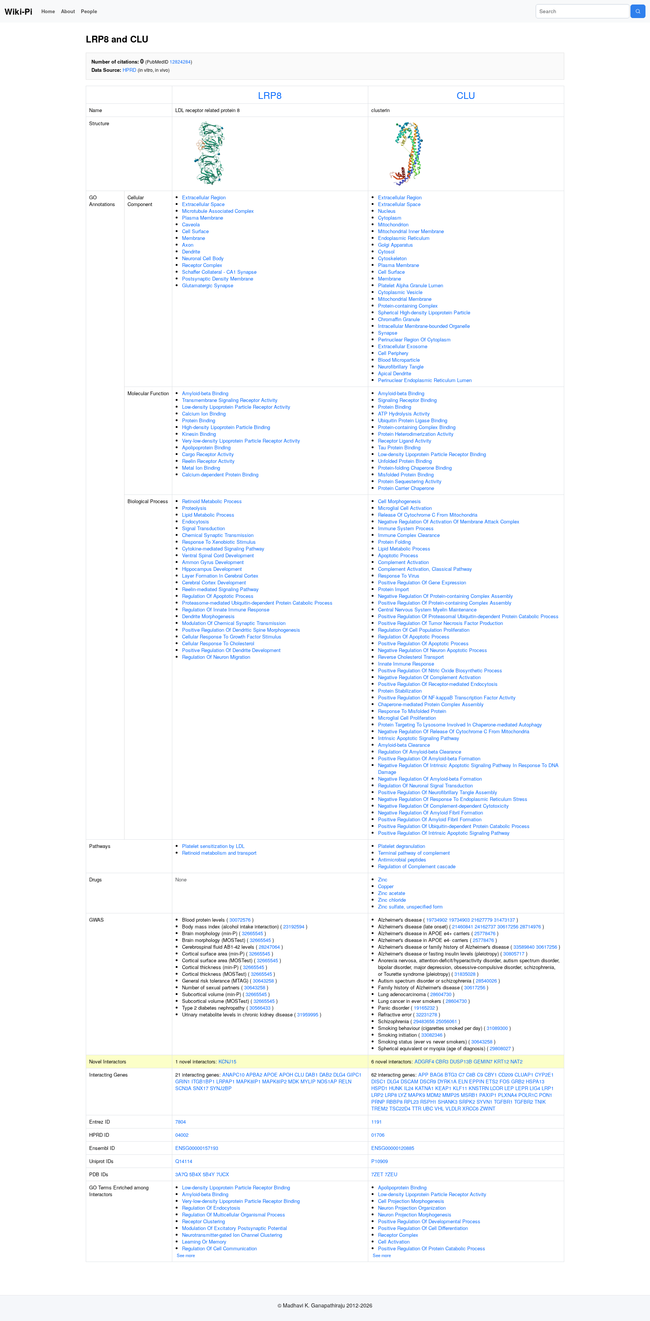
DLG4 (339, 1074)
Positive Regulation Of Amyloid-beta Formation (429, 758)
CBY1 (490, 1074)
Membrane (193, 237)
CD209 (505, 1074)
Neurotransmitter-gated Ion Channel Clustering (232, 1234)
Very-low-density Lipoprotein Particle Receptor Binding (241, 1200)
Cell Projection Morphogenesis (411, 1200)
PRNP (378, 1101)
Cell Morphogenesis (399, 501)
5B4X (195, 1174)
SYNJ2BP (221, 1088)
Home (48, 11)
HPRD (129, 69)
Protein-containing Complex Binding (417, 427)
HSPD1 (379, 1088)
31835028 (464, 973)
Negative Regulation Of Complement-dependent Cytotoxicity (443, 805)
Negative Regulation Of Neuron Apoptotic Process (432, 650)
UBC (428, 1108)
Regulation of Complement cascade (417, 866)
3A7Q (181, 1174)
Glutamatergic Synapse (207, 285)
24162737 (485, 926)
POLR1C (528, 1094)
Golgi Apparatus (395, 244)
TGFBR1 (503, 1101)
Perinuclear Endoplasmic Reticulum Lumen (425, 380)
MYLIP (308, 1081)
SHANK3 (447, 1101)
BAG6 (436, 1074)
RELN (345, 1081)
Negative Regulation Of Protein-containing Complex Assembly (445, 595)
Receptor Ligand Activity (404, 440)
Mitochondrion (393, 224)
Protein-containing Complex (408, 305)
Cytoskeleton (392, 258)
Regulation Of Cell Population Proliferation (423, 629)
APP (423, 1074)
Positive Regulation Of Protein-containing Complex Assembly (445, 602)
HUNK (395, 1088)
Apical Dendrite (394, 373)
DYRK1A (447, 1081)
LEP (509, 1088)
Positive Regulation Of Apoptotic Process (423, 643)
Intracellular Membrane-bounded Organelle (424, 325)
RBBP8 (394, 1101)
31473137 (504, 919)
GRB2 (517, 1081)
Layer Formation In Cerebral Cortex (220, 575)
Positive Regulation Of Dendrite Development (231, 650)
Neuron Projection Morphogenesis (414, 1214)
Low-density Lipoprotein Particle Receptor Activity (236, 406)
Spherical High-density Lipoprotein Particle (424, 312)
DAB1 (311, 1074)
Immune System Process (406, 528)
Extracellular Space (203, 204)
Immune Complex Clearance (409, 534)
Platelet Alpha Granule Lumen (410, 285)
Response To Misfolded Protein (412, 710)
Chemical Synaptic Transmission (218, 534)
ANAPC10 (233, 1074)
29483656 (423, 1021)
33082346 (431, 1034)
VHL (439, 1108)
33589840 (524, 946)
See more (186, 1255)
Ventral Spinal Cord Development (218, 555)
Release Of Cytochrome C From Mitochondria (427, 514)
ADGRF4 (424, 1061)
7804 (180, 1121)
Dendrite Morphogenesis (208, 616)
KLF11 (460, 1088)
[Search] (637, 11)
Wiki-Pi (18, 11)
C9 (480, 1074)
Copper (385, 886)
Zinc (382, 879)
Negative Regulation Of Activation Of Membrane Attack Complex (448, 521)
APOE (271, 1074)
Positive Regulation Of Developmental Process (429, 1221)
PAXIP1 (488, 1094)
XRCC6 (470, 1108)
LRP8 (270, 95)
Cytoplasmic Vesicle (400, 292)
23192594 (293, 926)
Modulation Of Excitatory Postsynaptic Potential (234, 1228)
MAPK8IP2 (274, 1081)
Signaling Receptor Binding (407, 399)
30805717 (513, 953)
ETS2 (492, 1081)
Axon (187, 244)
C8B (470, 1074)
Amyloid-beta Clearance (404, 744)
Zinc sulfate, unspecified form (410, 906)
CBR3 (442, 1061)
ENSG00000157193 (196, 1147)
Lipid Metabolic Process (208, 514)
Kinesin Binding (199, 433)
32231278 (426, 1014)
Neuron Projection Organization (412, 1207)
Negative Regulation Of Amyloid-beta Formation (430, 778)
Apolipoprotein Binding (206, 447)
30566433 (259, 1007)
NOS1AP (327, 1081)
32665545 (252, 933)
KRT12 (501, 1061)
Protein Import (393, 589)
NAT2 (516, 1061)
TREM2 (379, 1108)
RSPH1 (428, 1101)
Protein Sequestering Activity (410, 481)
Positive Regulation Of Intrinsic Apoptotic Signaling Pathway (444, 832)
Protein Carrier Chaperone (406, 487)
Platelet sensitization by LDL (213, 845)
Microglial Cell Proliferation (407, 717)
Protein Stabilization (400, 690)
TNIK (540, 1101)
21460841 (462, 926)
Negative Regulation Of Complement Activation (429, 677)
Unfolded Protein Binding (405, 460)
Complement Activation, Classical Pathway (425, 568)
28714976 (530, 926)
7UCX (222, 1174)
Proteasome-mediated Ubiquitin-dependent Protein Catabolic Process (257, 602)
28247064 (269, 946)
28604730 (440, 994)
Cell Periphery (393, 352)
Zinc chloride (392, 899)
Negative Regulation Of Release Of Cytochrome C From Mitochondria (453, 731)
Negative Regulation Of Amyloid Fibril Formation (430, 812)
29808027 (500, 1048)
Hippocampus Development (212, 568)
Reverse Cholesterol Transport (411, 656)
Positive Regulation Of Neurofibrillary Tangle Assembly (437, 792)
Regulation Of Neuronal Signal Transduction (425, 785)
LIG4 (535, 1088)
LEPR (521, 1088)
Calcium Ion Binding (204, 413)
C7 (462, 1074)
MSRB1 (469, 1094)
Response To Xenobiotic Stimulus (219, 541)
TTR (416, 1108)
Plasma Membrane (202, 217)
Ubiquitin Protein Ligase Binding (412, 420)
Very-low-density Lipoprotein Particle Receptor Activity (241, 440)
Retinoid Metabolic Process (212, 501)
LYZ (402, 1094)
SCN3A (183, 1088)
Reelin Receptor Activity (208, 460)
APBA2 (254, 1074)
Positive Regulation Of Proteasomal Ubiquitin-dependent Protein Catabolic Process (468, 616)
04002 (181, 1134)
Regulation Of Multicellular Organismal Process (233, 1214)
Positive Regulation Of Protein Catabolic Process (431, 1248)
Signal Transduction (203, 528)
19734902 (436, 919)
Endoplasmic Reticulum (404, 237)
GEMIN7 (483, 1061)
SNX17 (200, 1088)
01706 (377, 1134)
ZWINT (487, 1108)
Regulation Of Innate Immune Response (225, 609)
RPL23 (411, 1101)
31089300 (497, 1027)
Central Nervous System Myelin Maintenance (427, 609)
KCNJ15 (227, 1061)
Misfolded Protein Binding (406, 474)
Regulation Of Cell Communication (219, 1248)
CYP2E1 (544, 1074)
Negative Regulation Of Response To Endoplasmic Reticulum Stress (452, 798)
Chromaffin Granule (399, 319)
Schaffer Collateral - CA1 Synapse (219, 271)
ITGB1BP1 (203, 1081)
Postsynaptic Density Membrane (217, 278)
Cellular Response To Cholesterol (218, 643)
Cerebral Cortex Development (214, 582)
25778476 (484, 933)
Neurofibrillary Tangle (401, 366)
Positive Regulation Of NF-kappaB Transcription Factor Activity (447, 697)
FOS (505, 1081)
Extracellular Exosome (402, 346)
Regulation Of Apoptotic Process (218, 595)
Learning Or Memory (204, 1241)
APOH (286, 1074)
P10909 (379, 1161)
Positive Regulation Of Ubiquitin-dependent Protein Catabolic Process (454, 826)
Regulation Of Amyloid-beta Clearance (419, 751)
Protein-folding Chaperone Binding (415, 467)
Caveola (191, 224)
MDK (293, 1081)
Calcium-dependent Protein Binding (220, 474)
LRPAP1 (225, 1081)
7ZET (377, 1174)
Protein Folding (394, 541)
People (89, 11)
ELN (463, 1081)
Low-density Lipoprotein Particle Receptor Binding (432, 454)
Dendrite (191, 251)
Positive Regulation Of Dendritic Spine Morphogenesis (241, 629)
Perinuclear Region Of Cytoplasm (414, 339)
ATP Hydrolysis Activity (404, 413)
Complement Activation (403, 562)
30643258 (263, 980)
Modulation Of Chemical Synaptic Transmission (234, 622)
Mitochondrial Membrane (404, 298)
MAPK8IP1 (248, 1081)
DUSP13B (461, 1061)
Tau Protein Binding (399, 447)
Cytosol (386, 251)
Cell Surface (195, 231)
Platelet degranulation (401, 845)
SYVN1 (484, 1101)
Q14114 (183, 1161)
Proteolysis (194, 507)
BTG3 (451, 1074)
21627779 (481, 919)
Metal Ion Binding (201, 467)
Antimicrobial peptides (402, 859)
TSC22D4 (399, 1108)
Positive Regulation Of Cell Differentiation (423, 1228)
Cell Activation (394, 1241)
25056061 (446, 1021)
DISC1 (378, 1081)
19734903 (459, 919)
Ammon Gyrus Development (213, 562)
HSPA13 (535, 1081)
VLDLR (453, 1108)
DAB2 (325, 1074)
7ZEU (391, 1174)
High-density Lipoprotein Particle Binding (226, 427)
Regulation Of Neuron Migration (216, 656)
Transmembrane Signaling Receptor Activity (230, 399)
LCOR (496, 1088)
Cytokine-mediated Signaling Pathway (223, 548)
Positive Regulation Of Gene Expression (422, 582)
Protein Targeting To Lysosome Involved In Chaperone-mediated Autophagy (460, 724)
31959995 (307, 1014)
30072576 (240, 919)
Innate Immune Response (406, 663)
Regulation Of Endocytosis (211, 1207)
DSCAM (409, 1081)
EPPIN (476, 1081)
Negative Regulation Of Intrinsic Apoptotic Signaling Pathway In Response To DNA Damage (468, 768)
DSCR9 (428, 1081)
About (68, 11)
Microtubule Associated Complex (218, 210)
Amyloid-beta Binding (205, 393)
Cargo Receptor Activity (208, 454)
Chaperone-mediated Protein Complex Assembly (431, 704)
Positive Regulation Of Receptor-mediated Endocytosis (438, 683)
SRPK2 (467, 1101)
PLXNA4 (507, 1094)
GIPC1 (354, 1074)
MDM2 (434, 1094)
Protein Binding (198, 420)
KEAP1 (443, 1088)
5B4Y (209, 1174)
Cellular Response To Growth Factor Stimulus (231, 636)
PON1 (545, 1094)
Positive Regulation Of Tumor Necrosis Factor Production (440, 622)
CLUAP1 (524, 1074)
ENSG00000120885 (392, 1147)
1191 (376, 1121)
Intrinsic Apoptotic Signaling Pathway (418, 738)
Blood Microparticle (399, 359)
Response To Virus (398, 575)
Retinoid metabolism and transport (219, 852)
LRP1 (548, 1088)
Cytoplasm (389, 217)
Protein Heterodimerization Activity (416, 433)
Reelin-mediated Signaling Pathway (220, 589)
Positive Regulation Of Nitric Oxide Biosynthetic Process (440, 670)
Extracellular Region (204, 197)
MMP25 (450, 1094)
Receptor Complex (202, 264)
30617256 (507, 926)
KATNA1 (424, 1088)
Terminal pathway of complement (414, 852)
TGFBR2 (523, 1101)
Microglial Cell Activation (405, 507)
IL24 (408, 1088)
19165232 (424, 1007)
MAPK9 (416, 1094)
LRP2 (377, 1094)
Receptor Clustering (203, 1221)
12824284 (180, 61)
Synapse (387, 332)
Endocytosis (195, 521)
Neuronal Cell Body (203, 258)
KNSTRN (479, 1088)
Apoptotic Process (398, 555)
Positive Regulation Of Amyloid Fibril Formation (429, 819)
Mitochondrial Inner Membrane (411, 231)
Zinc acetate (391, 892)
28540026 (486, 980)
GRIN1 (182, 1081)
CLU (466, 95)
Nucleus (387, 210)
